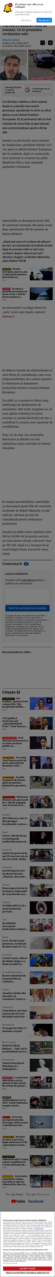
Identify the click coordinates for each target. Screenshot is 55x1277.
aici (23, 1240)
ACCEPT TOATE (27, 1268)
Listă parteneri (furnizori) (10, 1263)
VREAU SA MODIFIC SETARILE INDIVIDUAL (27, 1273)
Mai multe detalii (38, 1228)
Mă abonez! (44, 20)
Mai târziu (26, 20)
